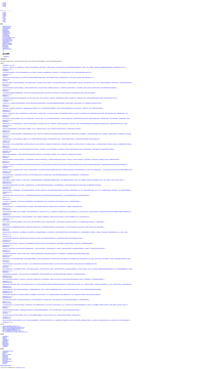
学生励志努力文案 (6, 36)
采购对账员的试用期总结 (7, 43)
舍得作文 (4, 353)
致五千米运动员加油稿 (7, 38)
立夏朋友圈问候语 (6, 31)
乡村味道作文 (5, 240)
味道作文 (4, 79)
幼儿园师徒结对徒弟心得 (7, 361)
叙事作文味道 (5, 151)
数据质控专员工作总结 (7, 26)
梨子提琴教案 (5, 45)
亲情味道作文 (5, 110)
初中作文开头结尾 (6, 176)
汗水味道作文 (5, 213)
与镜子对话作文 (6, 34)
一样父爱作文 (5, 265)
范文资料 (4, 2)
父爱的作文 (5, 89)
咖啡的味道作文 (6, 343)
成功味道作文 (5, 94)
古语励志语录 (5, 352)
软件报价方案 (5, 356)
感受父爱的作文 (6, 344)
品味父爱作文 (5, 171)
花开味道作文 (5, 286)
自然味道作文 (5, 255)
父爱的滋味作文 (6, 322)
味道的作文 (5, 115)
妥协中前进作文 (6, 46)
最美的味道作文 (6, 270)
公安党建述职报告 (6, 35)
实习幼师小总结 (6, 47)
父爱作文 (4, 197)
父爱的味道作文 (6, 56)
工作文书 (4, 19)
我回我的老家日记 (6, 30)
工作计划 (4, 18)
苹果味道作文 (5, 203)
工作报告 (4, 6)
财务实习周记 (5, 362)
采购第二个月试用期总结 (7, 44)
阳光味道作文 (5, 281)
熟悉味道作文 (5, 120)
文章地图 (9, 365)
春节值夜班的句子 (6, 42)
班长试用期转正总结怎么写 (8, 39)
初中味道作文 (5, 245)
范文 (3, 50)
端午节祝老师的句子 (6, 28)
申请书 (4, 17)
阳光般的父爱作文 (6, 181)
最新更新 (6, 365)
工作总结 (4, 21)
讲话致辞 (4, 14)
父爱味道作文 (5, 346)
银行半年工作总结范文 (7, 354)
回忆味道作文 (5, 74)
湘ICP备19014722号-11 (21, 367)
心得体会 (4, 3)
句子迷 (4, 20)
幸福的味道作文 (6, 192)
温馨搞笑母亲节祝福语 (7, 48)
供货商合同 (5, 363)
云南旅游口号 (5, 29)
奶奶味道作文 (5, 125)
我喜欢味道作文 (6, 166)
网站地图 (2, 365)
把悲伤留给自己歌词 (6, 33)
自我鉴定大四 (5, 355)
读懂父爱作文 (5, 311)
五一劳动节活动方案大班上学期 (9, 37)
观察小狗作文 (5, 360)
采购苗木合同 (5, 357)
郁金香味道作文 (6, 291)
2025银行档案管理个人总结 (8, 351)
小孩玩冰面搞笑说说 (6, 27)
